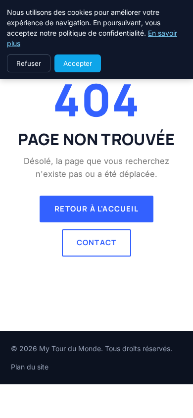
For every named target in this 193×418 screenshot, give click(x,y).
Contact (96, 242)
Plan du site (29, 367)
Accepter (77, 63)
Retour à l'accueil (96, 209)
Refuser (28, 63)
